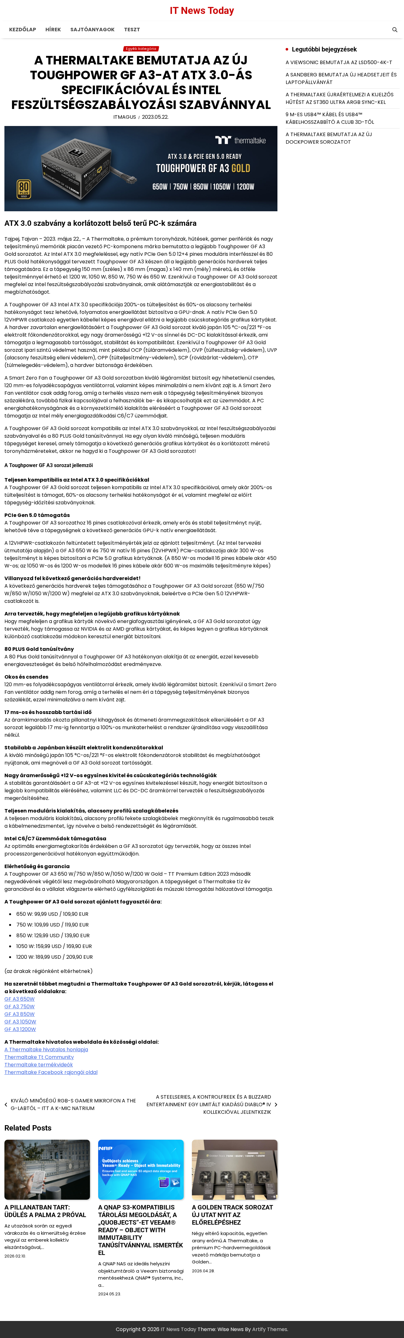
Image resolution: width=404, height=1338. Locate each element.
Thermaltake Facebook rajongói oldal (51, 1072)
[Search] (395, 29)
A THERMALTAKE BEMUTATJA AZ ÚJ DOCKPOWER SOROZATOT (329, 138)
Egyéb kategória (141, 48)
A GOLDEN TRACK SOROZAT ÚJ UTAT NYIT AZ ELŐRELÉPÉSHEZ (232, 1214)
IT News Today (202, 10)
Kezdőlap (22, 29)
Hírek (53, 29)
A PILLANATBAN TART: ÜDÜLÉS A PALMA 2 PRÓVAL (45, 1211)
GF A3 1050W (20, 1021)
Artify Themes (269, 1329)
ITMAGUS (124, 117)
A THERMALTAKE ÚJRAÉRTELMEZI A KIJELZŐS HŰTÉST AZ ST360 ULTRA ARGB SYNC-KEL (340, 98)
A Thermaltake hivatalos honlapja (46, 1049)
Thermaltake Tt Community (39, 1057)
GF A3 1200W (20, 1029)
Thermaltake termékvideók (38, 1064)
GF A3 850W (19, 1014)
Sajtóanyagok (92, 29)
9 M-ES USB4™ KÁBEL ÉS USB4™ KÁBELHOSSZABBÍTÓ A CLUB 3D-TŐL (330, 118)
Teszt (132, 29)
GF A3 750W (19, 1006)
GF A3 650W (19, 999)
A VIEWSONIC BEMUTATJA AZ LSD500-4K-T (339, 62)
